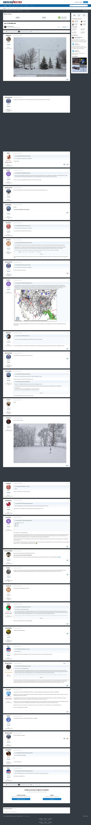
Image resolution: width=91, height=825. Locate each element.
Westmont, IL (10, 345)
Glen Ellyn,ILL (10, 658)
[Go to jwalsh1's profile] (8, 719)
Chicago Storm (11, 26)
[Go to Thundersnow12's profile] (8, 191)
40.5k (9, 164)
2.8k (9, 639)
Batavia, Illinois (10, 728)
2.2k (9, 234)
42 (9, 31)
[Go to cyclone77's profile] (8, 421)
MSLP (27, 390)
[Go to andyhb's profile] (8, 607)
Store (17, 5)
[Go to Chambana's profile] (8, 226)
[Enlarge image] (22, 209)
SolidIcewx (8, 35)
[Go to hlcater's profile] (8, 571)
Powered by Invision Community (45, 823)
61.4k (9, 411)
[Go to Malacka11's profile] (8, 336)
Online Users (17, 8)
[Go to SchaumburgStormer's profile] (81, 24)
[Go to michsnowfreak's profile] (8, 101)
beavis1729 (8, 517)
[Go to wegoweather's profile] (8, 504)
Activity (10, 5)
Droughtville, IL (10, 430)
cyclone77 (27, 225)
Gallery (9, 8)
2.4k (9, 344)
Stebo (8, 153)
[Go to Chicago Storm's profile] (5, 27)
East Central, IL (10, 235)
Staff (13, 8)
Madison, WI (10, 563)
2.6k (9, 529)
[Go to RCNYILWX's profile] (8, 693)
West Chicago (10, 513)
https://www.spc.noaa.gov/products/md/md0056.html (23, 555)
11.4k (9, 199)
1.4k (9, 761)
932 (9, 181)
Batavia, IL (10, 200)
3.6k (9, 251)
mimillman (8, 239)
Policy (32, 5)
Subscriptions (27, 5)
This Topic (82, 5)
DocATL (8, 170)
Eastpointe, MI (10, 165)
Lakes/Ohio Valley (17, 27)
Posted (18, 35)
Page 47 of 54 (38, 31)
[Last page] (33, 31)
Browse (5, 5)
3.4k (9, 562)
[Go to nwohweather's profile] (8, 208)
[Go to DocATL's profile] (8, 173)
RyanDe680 (8, 749)
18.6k (9, 273)
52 (28, 31)
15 (8, 727)
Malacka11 (8, 332)
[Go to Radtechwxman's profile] (73, 24)
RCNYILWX (8, 689)
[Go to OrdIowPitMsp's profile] (8, 631)
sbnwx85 (26, 381)
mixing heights (27, 388)
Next (31, 31)
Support (21, 5)
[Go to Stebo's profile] (8, 156)
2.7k (9, 579)
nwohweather (8, 204)
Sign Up (85, 2)
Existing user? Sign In (78, 2)
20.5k (9, 615)
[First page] (4, 31)
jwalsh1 (8, 715)
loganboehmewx (64, 17)
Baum (8, 646)
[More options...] (68, 35)
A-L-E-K (8, 399)
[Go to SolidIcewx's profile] (8, 39)
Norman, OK (10, 616)
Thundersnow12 (8, 187)
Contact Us (50, 818)
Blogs (14, 5)
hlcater (8, 567)
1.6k (9, 47)
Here (10, 675)
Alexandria (10, 48)
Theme (45, 818)
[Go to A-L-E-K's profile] (8, 403)
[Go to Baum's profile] (8, 649)
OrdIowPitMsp (8, 628)
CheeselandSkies (8, 550)
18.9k (9, 429)
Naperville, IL (10, 182)
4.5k (9, 657)
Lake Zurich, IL (10, 530)
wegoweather (8, 500)
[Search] (87, 5)
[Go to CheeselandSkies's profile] (8, 554)
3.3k (9, 701)
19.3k (9, 674)
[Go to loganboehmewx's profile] (59, 17)
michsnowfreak (8, 97)
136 (9, 512)
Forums (4, 8)
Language (41, 818)
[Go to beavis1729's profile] (8, 521)
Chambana (8, 222)
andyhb (8, 604)
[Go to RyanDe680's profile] (8, 753)
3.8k (9, 216)
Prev (7, 31)
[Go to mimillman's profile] (8, 243)
